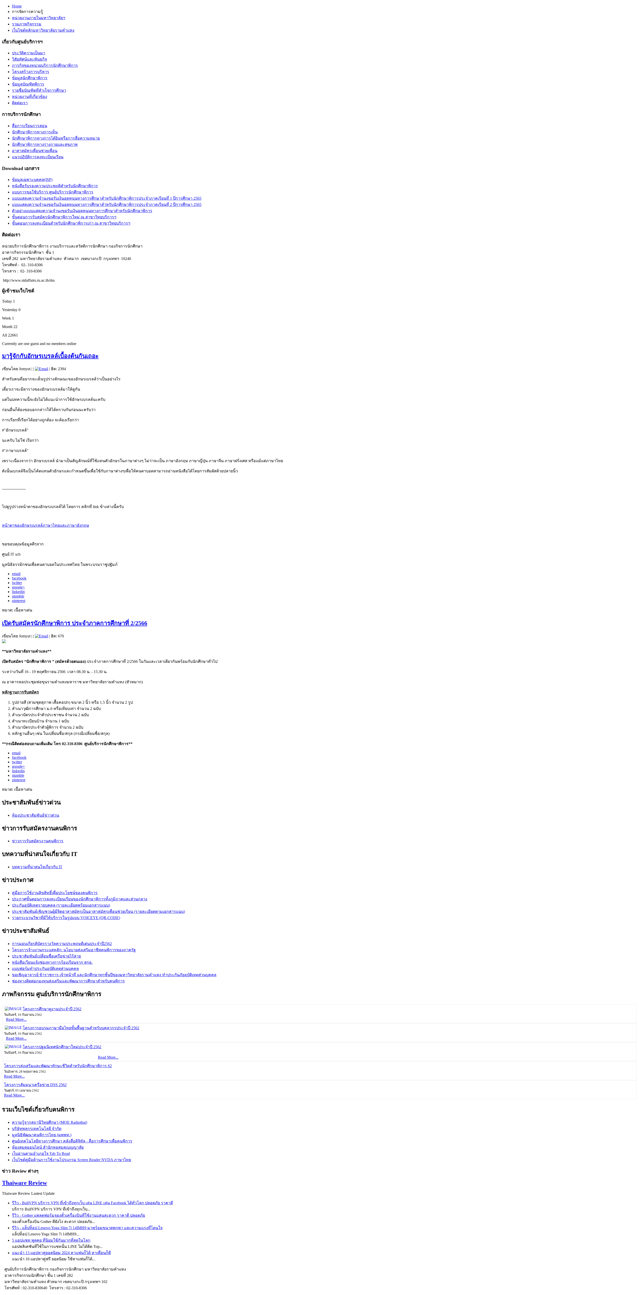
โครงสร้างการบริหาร (30, 72)
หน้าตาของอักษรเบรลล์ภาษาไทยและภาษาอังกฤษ (45, 525)
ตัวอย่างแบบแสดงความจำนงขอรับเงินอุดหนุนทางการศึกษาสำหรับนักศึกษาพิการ (82, 211)
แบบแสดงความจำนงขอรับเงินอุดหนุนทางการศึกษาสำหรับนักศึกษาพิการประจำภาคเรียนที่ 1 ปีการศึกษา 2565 (106, 198)
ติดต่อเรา (20, 103)
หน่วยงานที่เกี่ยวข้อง (29, 96)
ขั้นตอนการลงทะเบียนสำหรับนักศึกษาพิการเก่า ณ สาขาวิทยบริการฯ (71, 223)
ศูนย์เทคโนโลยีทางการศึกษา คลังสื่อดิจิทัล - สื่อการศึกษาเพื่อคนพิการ (72, 1141)
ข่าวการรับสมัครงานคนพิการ (37, 841)
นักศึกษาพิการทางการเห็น (35, 132)
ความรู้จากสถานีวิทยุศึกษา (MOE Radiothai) (49, 1122)
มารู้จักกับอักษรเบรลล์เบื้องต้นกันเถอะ (50, 356)
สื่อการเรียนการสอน (29, 126)
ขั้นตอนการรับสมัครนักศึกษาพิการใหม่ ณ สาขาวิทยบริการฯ (64, 217)
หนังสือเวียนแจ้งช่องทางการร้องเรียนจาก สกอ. (52, 962)
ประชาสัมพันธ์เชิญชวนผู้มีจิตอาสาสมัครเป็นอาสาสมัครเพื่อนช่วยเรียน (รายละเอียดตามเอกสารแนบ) (98, 911)
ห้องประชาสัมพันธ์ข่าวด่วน (35, 815)
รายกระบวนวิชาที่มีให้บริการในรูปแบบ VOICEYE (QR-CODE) (66, 918)
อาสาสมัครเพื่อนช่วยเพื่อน (34, 151)
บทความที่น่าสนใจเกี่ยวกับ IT (37, 867)
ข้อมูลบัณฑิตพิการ (28, 84)
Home (17, 6)
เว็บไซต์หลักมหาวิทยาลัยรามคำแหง (43, 30)
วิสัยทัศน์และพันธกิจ (29, 59)
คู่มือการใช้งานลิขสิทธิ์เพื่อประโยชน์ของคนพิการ (55, 893)
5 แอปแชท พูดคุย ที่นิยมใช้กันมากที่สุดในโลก (51, 1240)
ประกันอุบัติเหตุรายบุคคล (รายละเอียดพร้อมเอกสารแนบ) (61, 905)
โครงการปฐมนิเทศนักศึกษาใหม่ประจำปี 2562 (62, 1047)
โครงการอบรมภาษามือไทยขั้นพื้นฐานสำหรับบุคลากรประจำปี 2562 (81, 1028)
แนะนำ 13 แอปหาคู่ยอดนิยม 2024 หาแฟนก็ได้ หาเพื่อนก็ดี (61, 1253)
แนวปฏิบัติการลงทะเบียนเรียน (37, 157)
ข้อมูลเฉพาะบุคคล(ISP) (32, 179)
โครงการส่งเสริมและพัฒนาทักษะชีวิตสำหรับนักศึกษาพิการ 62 (58, 1066)
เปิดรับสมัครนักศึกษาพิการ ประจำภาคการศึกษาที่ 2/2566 (74, 623)
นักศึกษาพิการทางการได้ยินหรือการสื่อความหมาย (56, 138)
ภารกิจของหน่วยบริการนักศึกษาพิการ (45, 65)
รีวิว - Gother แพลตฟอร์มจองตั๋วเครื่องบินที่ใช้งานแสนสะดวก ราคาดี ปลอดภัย (78, 1215)
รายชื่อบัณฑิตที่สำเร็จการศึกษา (39, 90)
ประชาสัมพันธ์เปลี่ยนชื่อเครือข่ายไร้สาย (46, 956)
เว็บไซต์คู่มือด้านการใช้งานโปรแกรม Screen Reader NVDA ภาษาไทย (71, 1160)
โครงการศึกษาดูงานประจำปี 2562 (52, 1009)
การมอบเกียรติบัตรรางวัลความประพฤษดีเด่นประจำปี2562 (62, 944)
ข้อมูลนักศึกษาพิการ (29, 78)
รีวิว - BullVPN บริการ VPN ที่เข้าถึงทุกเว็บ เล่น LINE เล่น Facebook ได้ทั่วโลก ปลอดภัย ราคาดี (92, 1203)
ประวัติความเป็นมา (28, 53)
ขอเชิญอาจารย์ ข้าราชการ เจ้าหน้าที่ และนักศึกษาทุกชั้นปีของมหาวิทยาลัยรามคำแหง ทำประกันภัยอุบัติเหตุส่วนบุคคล (114, 975)
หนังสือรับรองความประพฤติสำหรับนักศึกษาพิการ (55, 186)
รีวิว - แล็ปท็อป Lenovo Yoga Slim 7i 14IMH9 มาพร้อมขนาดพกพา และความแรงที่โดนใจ (87, 1228)
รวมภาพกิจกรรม (26, 24)
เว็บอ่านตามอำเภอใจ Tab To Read (41, 1153)
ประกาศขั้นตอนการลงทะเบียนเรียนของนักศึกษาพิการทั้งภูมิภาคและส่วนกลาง (79, 899)
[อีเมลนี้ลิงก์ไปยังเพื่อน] (41, 369)
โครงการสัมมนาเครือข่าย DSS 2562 (35, 1085)
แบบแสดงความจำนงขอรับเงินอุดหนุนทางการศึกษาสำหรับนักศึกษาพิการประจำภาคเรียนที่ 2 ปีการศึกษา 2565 (106, 204)
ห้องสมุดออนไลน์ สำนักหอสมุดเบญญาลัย (48, 1147)
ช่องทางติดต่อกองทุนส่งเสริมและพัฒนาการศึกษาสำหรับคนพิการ (68, 981)
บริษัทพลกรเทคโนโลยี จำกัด (36, 1128)
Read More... (16, 1019)
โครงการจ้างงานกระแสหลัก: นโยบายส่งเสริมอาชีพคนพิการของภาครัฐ (74, 950)
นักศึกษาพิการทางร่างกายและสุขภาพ (45, 144)
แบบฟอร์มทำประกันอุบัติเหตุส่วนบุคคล (45, 968)
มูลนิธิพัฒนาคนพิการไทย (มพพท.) (41, 1135)
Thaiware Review (24, 1183)
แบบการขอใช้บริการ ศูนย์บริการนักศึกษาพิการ (52, 192)
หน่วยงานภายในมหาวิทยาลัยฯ (38, 18)
